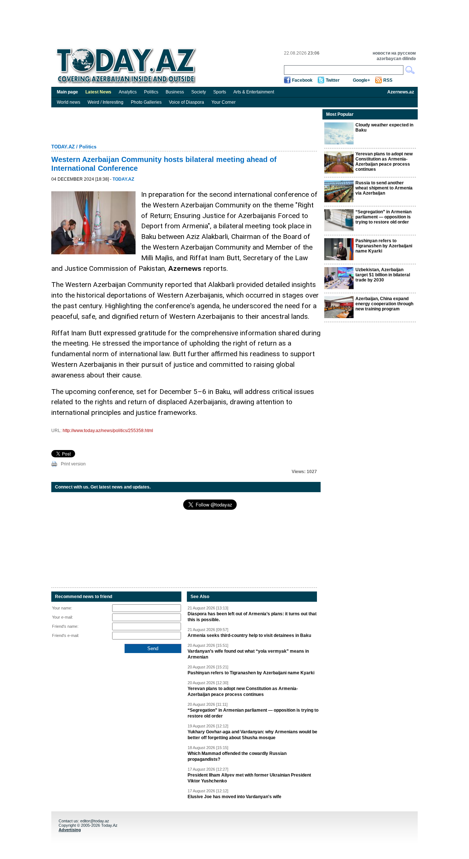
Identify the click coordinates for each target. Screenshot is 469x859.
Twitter (333, 80)
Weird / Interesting (105, 102)
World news (68, 102)
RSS (387, 80)
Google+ (361, 80)
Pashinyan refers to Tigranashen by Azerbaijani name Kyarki (251, 672)
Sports (219, 92)
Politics (151, 92)
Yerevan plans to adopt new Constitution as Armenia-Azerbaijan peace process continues (243, 691)
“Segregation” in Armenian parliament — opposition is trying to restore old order (253, 713)
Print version (73, 464)
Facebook (302, 80)
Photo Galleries (146, 102)
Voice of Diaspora (186, 102)
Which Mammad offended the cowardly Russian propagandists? (237, 756)
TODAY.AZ (63, 147)
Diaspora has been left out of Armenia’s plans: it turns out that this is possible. (252, 616)
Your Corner (223, 102)
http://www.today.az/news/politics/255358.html (108, 430)
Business (175, 92)
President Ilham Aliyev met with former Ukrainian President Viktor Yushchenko (249, 778)
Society (198, 92)
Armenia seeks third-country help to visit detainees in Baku (249, 635)
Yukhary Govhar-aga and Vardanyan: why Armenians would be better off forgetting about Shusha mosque (252, 734)
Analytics (128, 92)
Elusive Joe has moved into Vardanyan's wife (234, 796)
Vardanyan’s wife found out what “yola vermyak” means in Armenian (248, 654)
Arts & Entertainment (253, 92)
